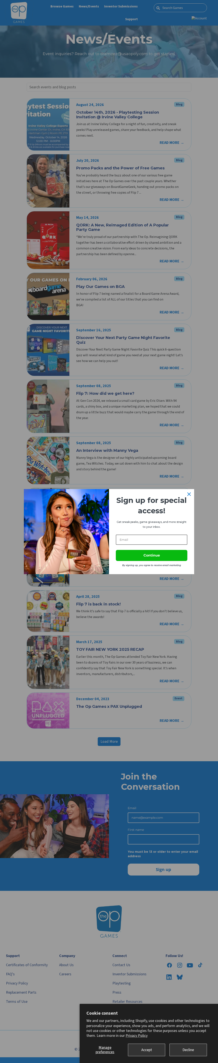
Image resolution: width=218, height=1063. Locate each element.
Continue (151, 555)
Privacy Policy (137, 1035)
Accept (146, 1050)
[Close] (189, 494)
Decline (188, 1050)
